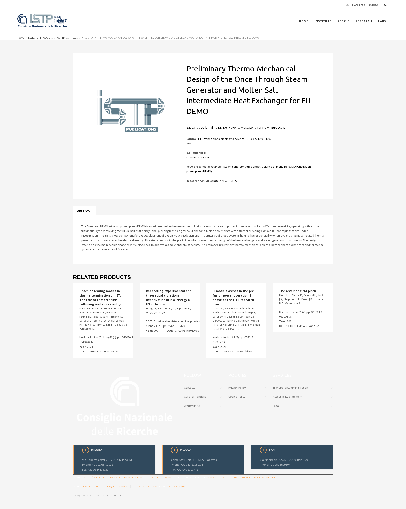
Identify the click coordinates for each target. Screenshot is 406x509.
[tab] (84, 211)
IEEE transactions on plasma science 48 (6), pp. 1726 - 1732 (235, 139)
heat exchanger (212, 167)
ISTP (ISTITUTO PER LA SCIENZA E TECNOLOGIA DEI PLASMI (127, 477)
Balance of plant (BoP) (276, 167)
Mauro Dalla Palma (198, 157)
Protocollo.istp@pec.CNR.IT (106, 486)
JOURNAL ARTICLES (225, 181)
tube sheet (253, 167)
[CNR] (125, 405)
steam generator (234, 167)
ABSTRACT (84, 210)
